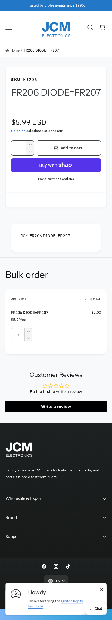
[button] (9, 28)
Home (15, 50)
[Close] (101, 589)
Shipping (18, 131)
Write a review (56, 406)
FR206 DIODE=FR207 (41, 50)
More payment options (56, 179)
